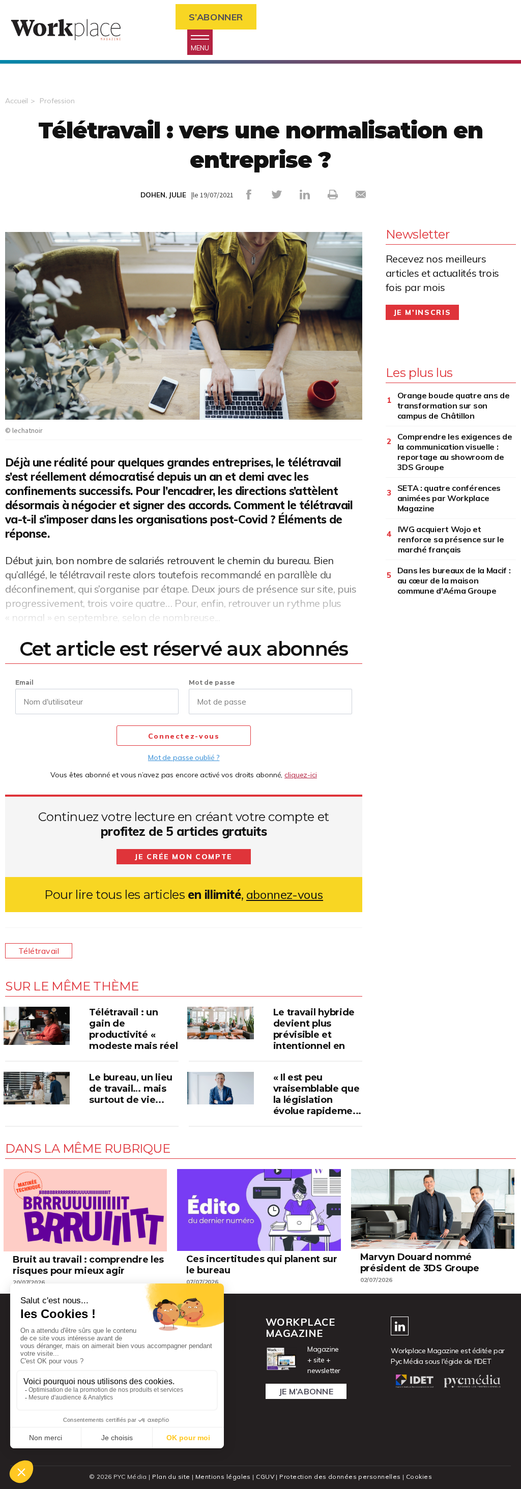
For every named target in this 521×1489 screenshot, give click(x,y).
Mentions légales (223, 1476)
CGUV (265, 1476)
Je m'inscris (422, 312)
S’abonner (216, 17)
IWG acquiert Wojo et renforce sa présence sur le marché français (451, 539)
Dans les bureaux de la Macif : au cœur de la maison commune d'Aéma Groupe (454, 580)
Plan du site (171, 1476)
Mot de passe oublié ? (183, 757)
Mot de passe (212, 682)
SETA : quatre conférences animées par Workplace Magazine (449, 498)
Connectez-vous (184, 736)
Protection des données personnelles (339, 1476)
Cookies (419, 1476)
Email (24, 682)
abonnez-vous (284, 894)
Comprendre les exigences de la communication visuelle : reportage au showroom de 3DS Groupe (454, 451)
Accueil (16, 101)
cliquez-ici (300, 775)
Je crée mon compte (184, 856)
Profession (57, 101)
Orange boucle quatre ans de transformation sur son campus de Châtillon (453, 405)
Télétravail (38, 951)
